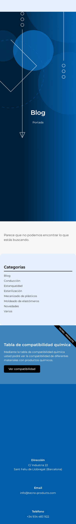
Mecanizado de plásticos (20, 296)
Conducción (12, 281)
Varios (8, 311)
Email (38, 488)
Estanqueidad (13, 286)
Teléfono (38, 511)
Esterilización (13, 291)
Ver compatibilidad (22, 369)
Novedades (11, 306)
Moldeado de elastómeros (21, 301)
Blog (7, 275)
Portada (38, 122)
